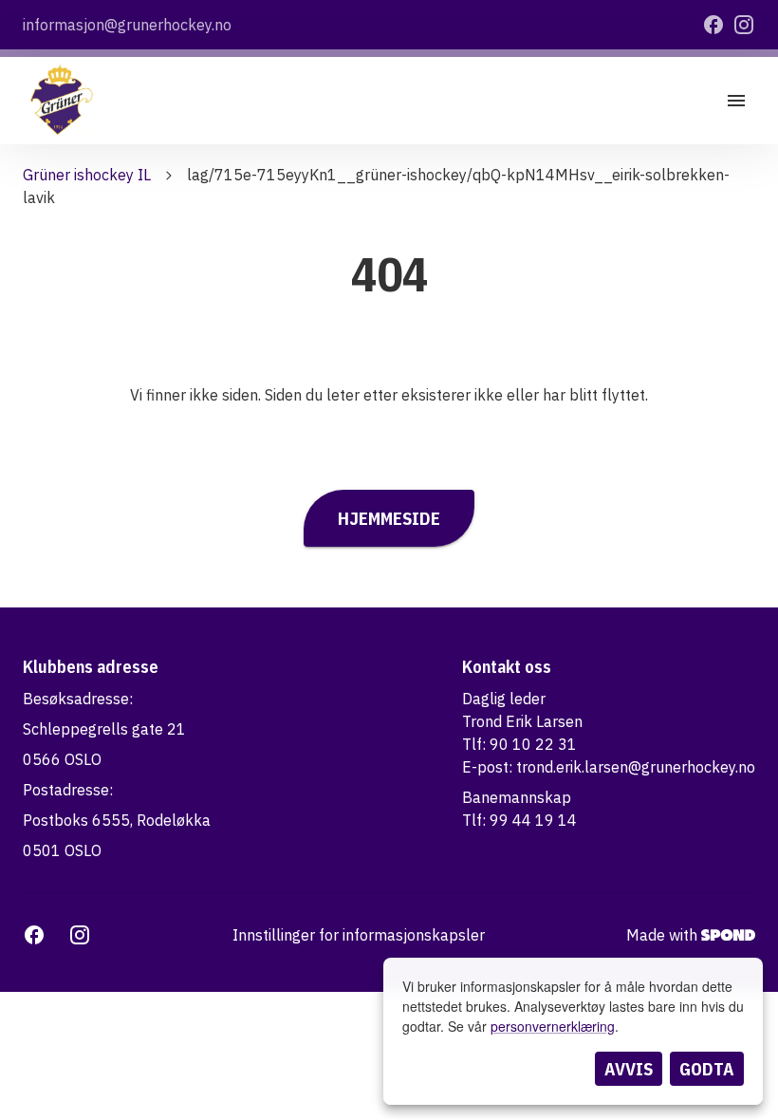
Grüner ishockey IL (87, 174)
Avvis (628, 1068)
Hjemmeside (389, 518)
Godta (706, 1068)
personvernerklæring (553, 1026)
